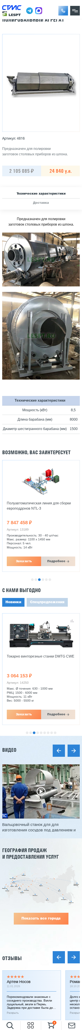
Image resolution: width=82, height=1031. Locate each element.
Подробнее (56, 561)
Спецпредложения (47, 602)
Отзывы (12, 958)
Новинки (13, 602)
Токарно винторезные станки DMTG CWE (40, 656)
